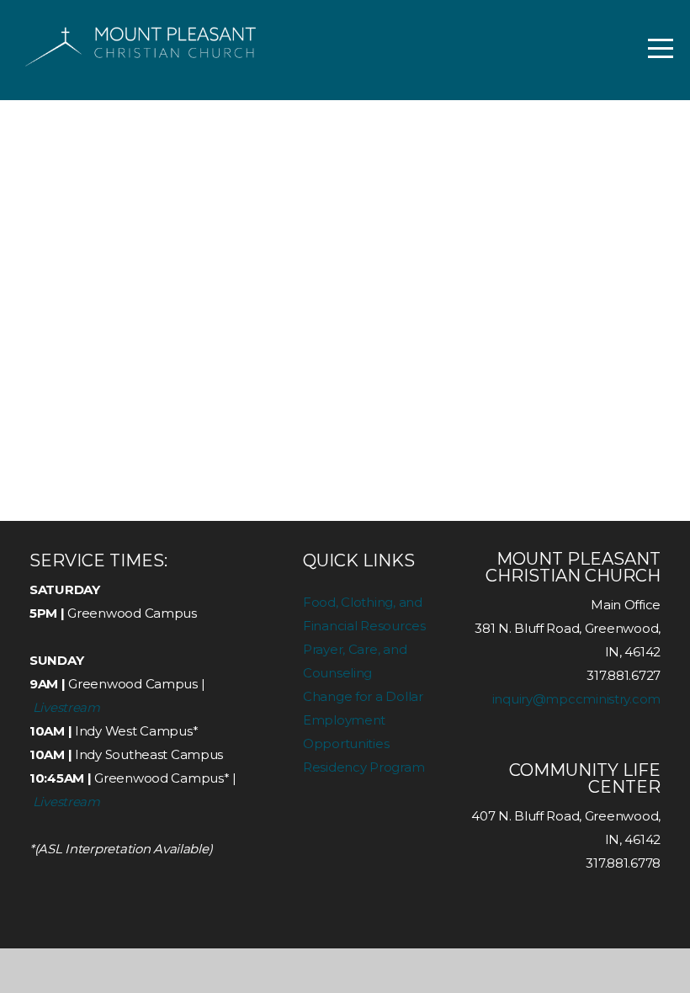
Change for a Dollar (363, 696)
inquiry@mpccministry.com (576, 699)
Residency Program (363, 767)
